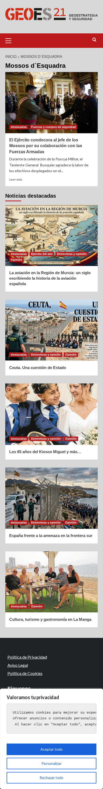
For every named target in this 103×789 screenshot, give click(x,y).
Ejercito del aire (42, 253)
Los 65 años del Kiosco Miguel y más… (45, 451)
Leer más (15, 179)
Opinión (16, 259)
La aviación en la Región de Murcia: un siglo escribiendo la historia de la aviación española (50, 278)
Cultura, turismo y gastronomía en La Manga (50, 619)
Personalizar (51, 763)
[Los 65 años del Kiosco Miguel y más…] (51, 414)
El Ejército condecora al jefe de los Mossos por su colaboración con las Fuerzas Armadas (45, 146)
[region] (51, 739)
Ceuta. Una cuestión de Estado (37, 367)
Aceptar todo (51, 749)
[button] (10, 40)
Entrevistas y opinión (72, 253)
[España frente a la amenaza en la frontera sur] (51, 498)
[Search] (94, 39)
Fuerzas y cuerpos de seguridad (53, 127)
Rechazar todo (51, 777)
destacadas (19, 127)
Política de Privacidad (27, 656)
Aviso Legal (17, 665)
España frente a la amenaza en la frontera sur (50, 535)
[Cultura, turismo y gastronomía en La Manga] (51, 582)
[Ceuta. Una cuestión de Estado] (51, 330)
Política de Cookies (25, 673)
